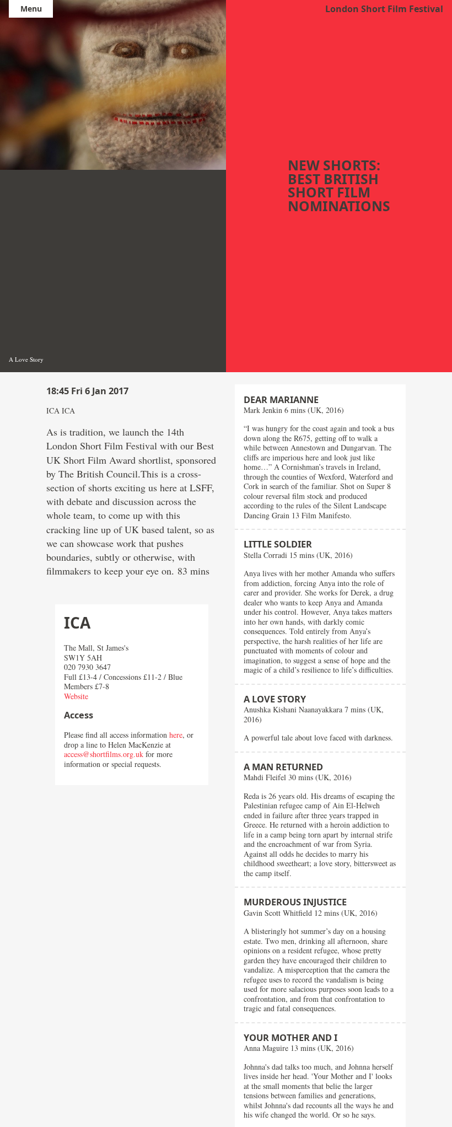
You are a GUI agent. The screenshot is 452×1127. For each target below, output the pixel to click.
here (175, 734)
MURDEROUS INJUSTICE (295, 902)
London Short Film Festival (384, 9)
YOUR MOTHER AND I (290, 1038)
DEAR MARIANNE (281, 400)
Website (76, 696)
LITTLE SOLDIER (278, 544)
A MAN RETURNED (283, 767)
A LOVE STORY (275, 699)
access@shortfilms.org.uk (103, 754)
